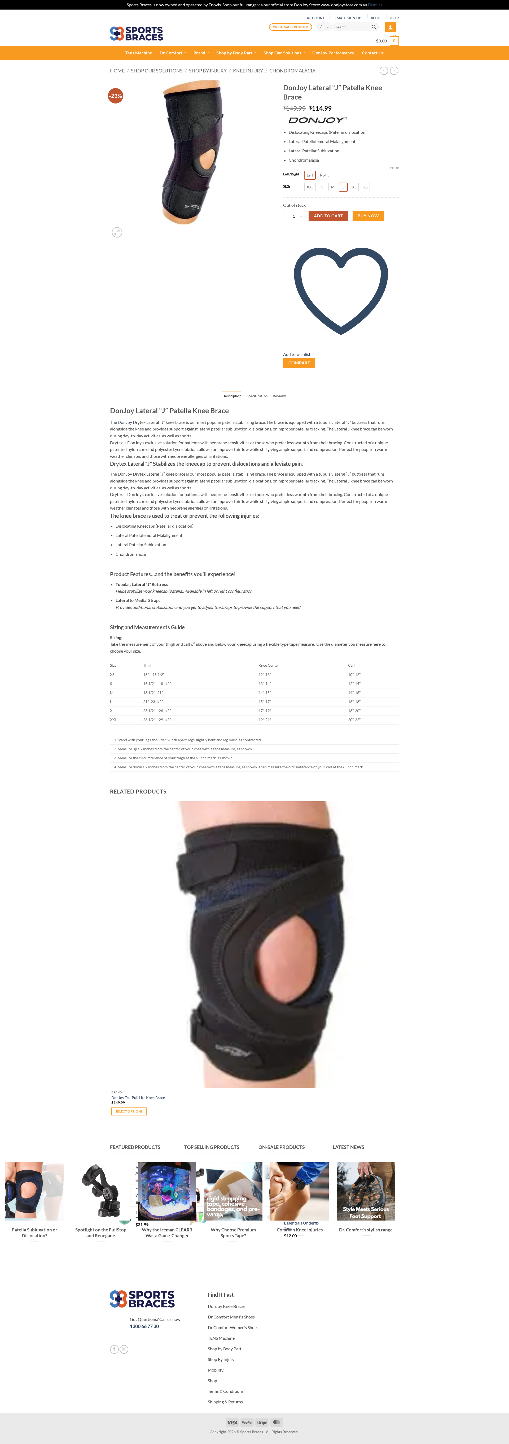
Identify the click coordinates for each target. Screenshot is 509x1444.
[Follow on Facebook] (114, 1349)
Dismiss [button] (375, 4)
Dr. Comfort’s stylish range (366, 1229)
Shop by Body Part (234, 52)
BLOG (375, 18)
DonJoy (125, 422)
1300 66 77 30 (144, 1326)
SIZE (286, 186)
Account (316, 18)
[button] (390, 27)
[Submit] (373, 27)
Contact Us (373, 52)
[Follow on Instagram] (124, 1349)
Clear (394, 168)
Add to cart (328, 215)
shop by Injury (208, 71)
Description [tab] (231, 396)
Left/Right (291, 174)
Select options (129, 1111)
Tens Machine (138, 52)
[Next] (130, 230)
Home (117, 71)
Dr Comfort (171, 52)
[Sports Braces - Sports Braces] (136, 34)
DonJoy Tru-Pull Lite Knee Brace (138, 1097)
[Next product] (384, 71)
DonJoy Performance (333, 52)
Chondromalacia (292, 71)
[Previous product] (394, 71)
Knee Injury (248, 71)
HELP (394, 18)
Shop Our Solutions (282, 52)
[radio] (310, 175)
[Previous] (112, 1134)
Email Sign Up (348, 18)
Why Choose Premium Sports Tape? (233, 1232)
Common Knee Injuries (300, 1229)
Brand (199, 52)
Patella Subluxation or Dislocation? (34, 1232)
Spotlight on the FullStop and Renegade (100, 1232)
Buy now (368, 215)
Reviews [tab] (280, 396)
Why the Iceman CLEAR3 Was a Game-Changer (167, 1232)
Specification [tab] (257, 396)
